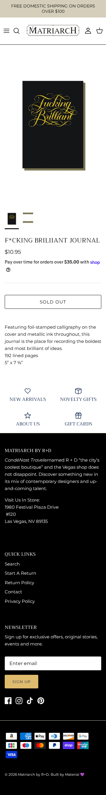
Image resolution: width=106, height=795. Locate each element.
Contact (13, 592)
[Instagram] (19, 700)
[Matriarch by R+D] (53, 30)
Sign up (21, 681)
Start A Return (20, 573)
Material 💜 (75, 774)
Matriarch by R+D (33, 774)
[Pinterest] (40, 700)
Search (12, 564)
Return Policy (19, 582)
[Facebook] (8, 700)
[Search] (19, 30)
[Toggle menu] (6, 30)
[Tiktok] (29, 700)
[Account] (86, 30)
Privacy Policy (20, 601)
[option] (53, 125)
